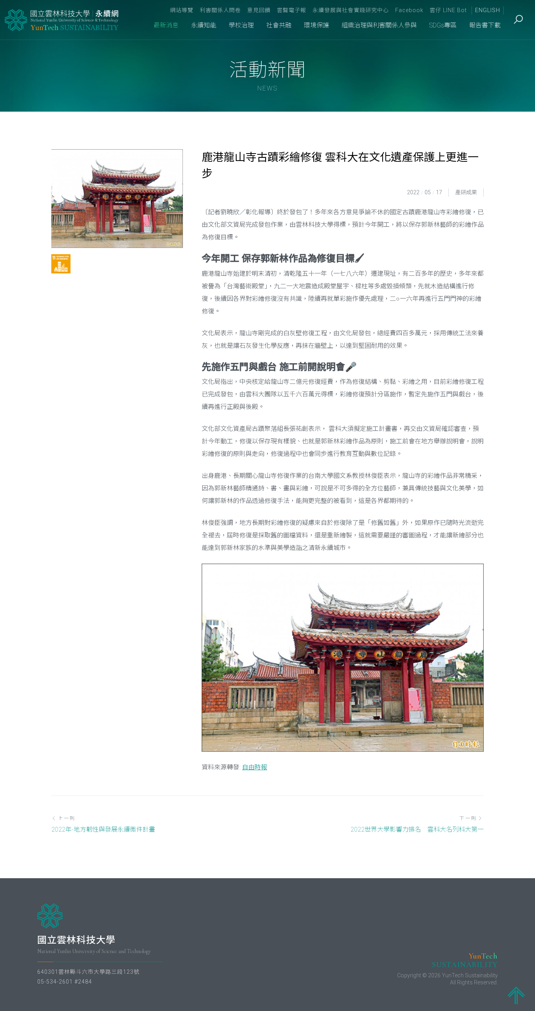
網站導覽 (181, 10)
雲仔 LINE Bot (448, 10)
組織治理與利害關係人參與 (379, 25)
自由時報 (254, 767)
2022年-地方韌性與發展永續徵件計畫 (103, 829)
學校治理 (241, 25)
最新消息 (166, 25)
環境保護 (316, 25)
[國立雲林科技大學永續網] (62, 20)
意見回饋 (259, 10)
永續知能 (203, 25)
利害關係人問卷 (220, 10)
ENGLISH (487, 10)
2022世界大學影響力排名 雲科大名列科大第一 (417, 829)
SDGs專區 (443, 25)
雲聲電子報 (291, 10)
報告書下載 (485, 25)
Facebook (409, 10)
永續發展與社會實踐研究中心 (351, 10)
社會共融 (278, 25)
